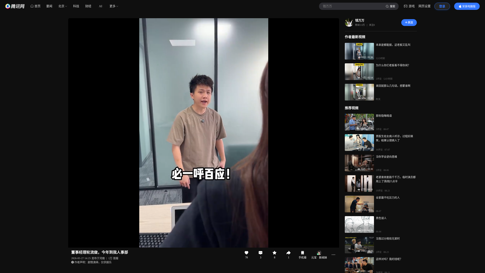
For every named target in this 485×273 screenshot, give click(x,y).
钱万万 (359, 20)
